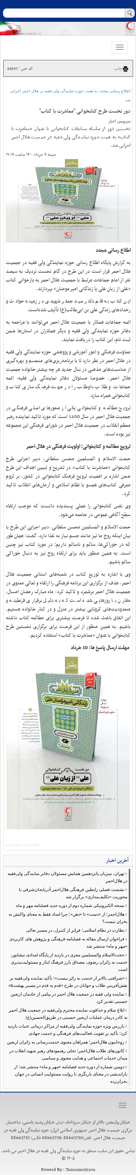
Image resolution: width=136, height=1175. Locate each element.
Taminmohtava (80, 1170)
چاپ (118, 68)
